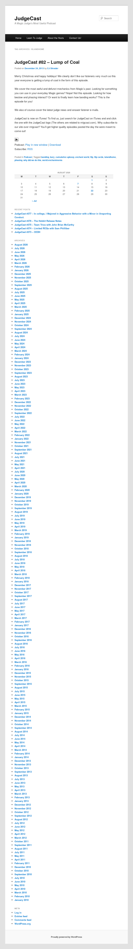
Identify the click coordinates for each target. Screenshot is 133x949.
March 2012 (21, 837)
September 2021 (23, 449)
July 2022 (20, 416)
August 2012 (21, 819)
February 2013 (22, 797)
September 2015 (23, 683)
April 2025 (20, 303)
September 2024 (23, 328)
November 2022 (23, 405)
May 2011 (19, 856)
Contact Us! (75, 38)
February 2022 (22, 435)
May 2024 (19, 343)
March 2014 (21, 749)
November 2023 (23, 365)
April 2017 (20, 614)
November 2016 (23, 632)
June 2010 (20, 881)
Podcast (28, 157)
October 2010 (22, 870)
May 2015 (19, 698)
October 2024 (22, 325)
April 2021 (20, 468)
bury (52, 157)
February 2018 (22, 577)
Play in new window (36, 144)
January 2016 (22, 669)
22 (92, 190)
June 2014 (20, 738)
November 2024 (23, 321)
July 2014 (20, 735)
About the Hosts (56, 38)
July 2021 (20, 457)
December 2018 (23, 541)
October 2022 (22, 409)
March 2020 (21, 486)
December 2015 (23, 673)
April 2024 (20, 347)
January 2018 (22, 581)
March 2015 (21, 705)
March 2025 (21, 306)
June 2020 (20, 475)
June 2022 (20, 420)
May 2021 (19, 464)
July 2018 (20, 559)
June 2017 (20, 607)
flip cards (98, 157)
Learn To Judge (34, 38)
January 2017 (22, 625)
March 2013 (21, 793)
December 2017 (23, 585)
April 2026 (20, 259)
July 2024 (20, 336)
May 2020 (19, 478)
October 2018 (22, 548)
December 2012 (23, 804)
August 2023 (21, 376)
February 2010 (22, 896)
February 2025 (22, 310)
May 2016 (19, 654)
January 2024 (22, 358)
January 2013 (22, 801)
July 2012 (20, 823)
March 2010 (21, 892)
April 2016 (20, 658)
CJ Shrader (52, 68)
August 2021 (21, 453)
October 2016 (22, 636)
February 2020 (22, 490)
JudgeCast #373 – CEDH (27, 232)
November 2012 (23, 808)
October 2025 (22, 281)
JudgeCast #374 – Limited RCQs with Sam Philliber (42, 228)
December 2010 (23, 867)
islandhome (110, 157)
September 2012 (23, 815)
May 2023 (19, 387)
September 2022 (23, 413)
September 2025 (23, 285)
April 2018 (20, 570)
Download (55, 144)
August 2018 (21, 555)
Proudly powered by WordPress (66, 936)
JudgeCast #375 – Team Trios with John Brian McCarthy (44, 224)
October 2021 (22, 446)
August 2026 (21, 244)
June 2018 (20, 563)
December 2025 (23, 273)
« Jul (34, 200)
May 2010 (19, 885)
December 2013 (23, 760)
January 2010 (22, 900)
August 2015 (21, 687)
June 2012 (20, 826)
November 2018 (23, 544)
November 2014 (23, 720)
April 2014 (20, 746)
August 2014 (21, 731)
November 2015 (23, 676)
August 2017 (21, 599)
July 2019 (20, 515)
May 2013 (19, 786)
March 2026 (21, 263)
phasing (18, 160)
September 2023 (23, 372)
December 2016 (23, 629)
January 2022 (22, 438)
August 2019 (21, 511)
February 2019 (22, 533)
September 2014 (23, 727)
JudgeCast (28, 18)
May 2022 (19, 424)
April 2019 (20, 526)
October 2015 (22, 680)
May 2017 (19, 610)
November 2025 (23, 277)
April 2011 (20, 859)
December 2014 (23, 716)
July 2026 (20, 248)
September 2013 (23, 771)
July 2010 (20, 878)
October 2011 (22, 841)
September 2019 (23, 508)
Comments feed (23, 919)
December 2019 (23, 497)
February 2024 (22, 354)
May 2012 (19, 830)
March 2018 (21, 574)
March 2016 (21, 662)
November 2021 (23, 442)
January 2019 (22, 537)
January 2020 (22, 493)
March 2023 (21, 394)
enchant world (82, 157)
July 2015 (20, 691)
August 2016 (21, 643)
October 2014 (22, 724)
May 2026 (19, 255)
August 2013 (21, 775)
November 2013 (23, 764)
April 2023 (20, 391)
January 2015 (22, 713)
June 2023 (20, 383)
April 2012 (20, 834)
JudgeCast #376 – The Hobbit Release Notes (38, 220)
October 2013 (22, 768)
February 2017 (22, 621)
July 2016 (20, 647)
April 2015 (20, 702)
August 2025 (21, 288)
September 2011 (23, 845)
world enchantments (52, 160)
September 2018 (23, 552)
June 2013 (20, 782)
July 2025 (20, 292)
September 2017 (23, 596)
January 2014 (22, 757)
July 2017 (20, 603)
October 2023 (22, 369)
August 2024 (21, 332)
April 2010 (20, 888)
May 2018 (19, 566)
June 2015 (20, 695)
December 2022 (23, 402)
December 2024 (23, 318)
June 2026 (20, 252)
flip (91, 157)
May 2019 (19, 522)
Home (18, 38)
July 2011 (20, 852)
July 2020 (20, 471)
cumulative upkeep (65, 157)
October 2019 (22, 504)
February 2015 (22, 709)
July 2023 (20, 380)
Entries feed (21, 916)
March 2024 (21, 350)
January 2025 (22, 314)
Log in (18, 912)
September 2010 (23, 874)
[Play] (17, 140)
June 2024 (20, 340)
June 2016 (20, 651)
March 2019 (21, 530)
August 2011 (21, 848)
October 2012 (22, 812)
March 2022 (21, 431)
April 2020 (20, 482)
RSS (30, 149)
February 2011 (22, 863)
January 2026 (22, 270)
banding (45, 157)
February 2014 (22, 753)
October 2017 (22, 592)
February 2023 (22, 398)
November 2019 (23, 500)
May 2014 (19, 742)
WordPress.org (23, 923)
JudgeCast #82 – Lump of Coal (47, 62)
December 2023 (23, 361)
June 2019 (20, 519)
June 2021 (20, 460)
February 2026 (22, 266)
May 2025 (19, 299)
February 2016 (22, 665)
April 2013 (20, 790)
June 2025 (20, 296)
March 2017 (21, 618)
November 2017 (23, 588)
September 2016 (23, 640)
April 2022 (20, 427)
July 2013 (20, 779)
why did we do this (32, 160)
